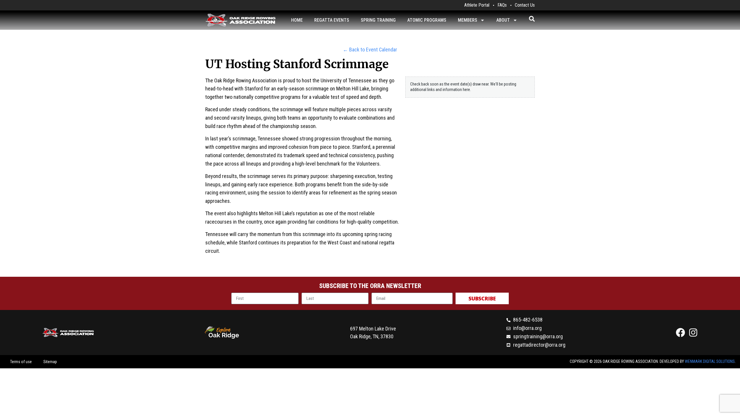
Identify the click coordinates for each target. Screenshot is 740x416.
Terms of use (21, 361)
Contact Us (525, 5)
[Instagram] (693, 332)
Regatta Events (331, 20)
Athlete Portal (476, 5)
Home (297, 20)
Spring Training (378, 20)
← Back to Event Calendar (370, 50)
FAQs (502, 5)
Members (467, 20)
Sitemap (50, 361)
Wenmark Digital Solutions (710, 361)
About (503, 20)
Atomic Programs (426, 20)
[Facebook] (680, 332)
